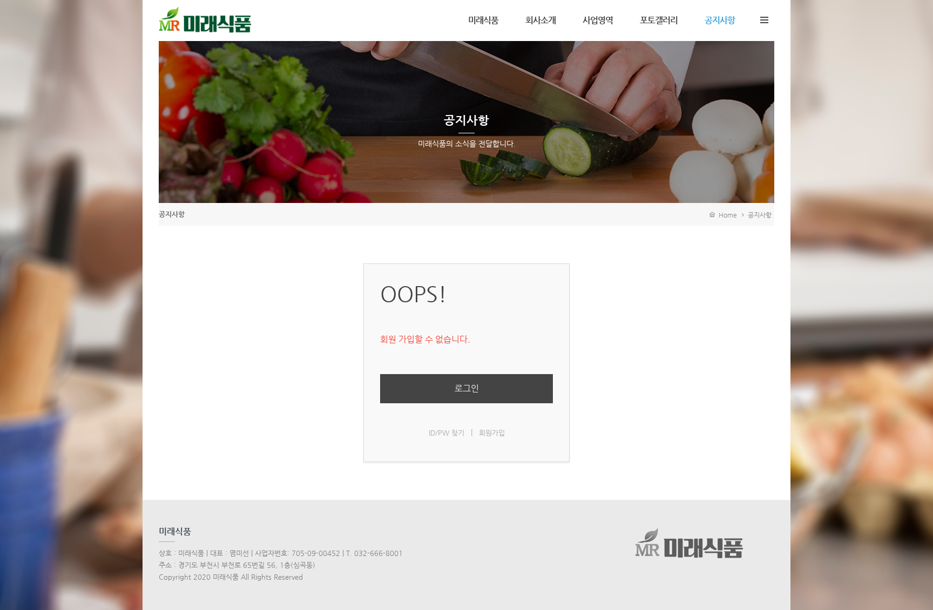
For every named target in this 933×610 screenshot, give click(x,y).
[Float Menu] (764, 18)
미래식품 (483, 20)
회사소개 (540, 20)
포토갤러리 (659, 20)
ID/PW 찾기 (446, 433)
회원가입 (492, 433)
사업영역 (598, 20)
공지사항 (720, 20)
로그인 (467, 388)
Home (726, 215)
